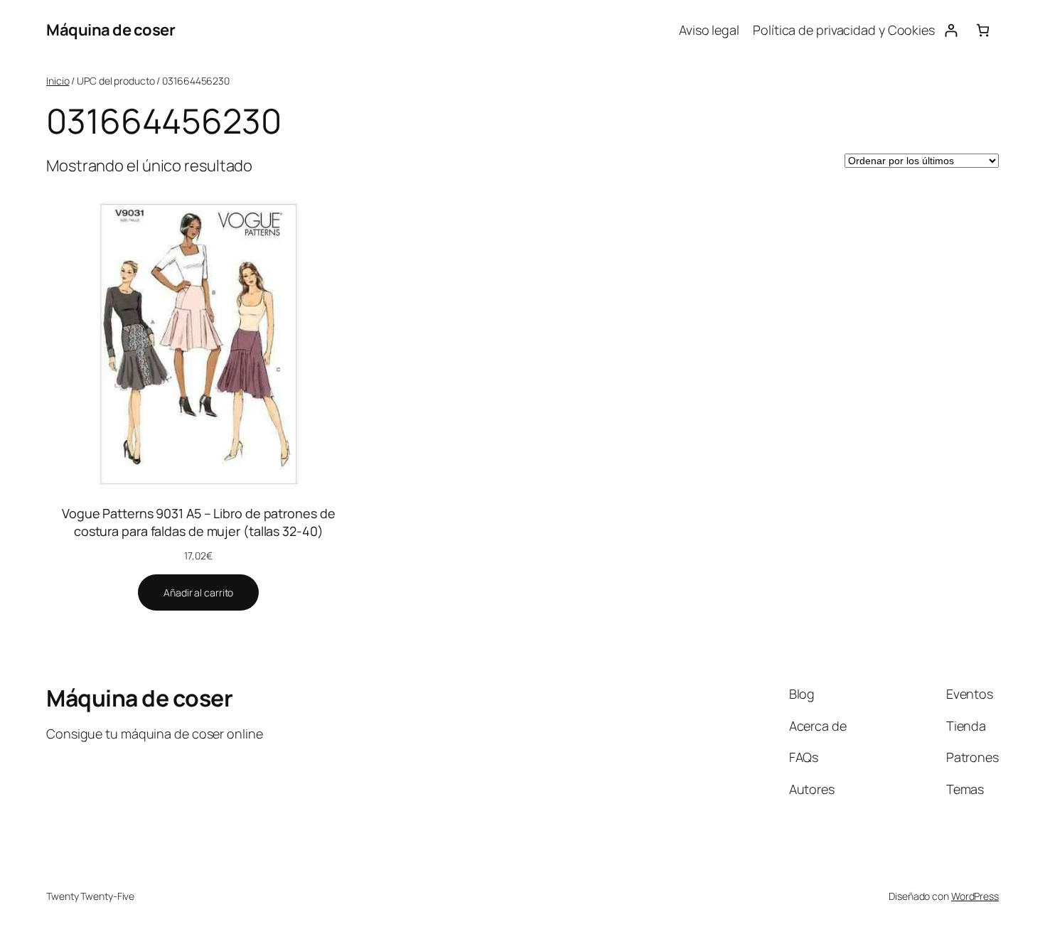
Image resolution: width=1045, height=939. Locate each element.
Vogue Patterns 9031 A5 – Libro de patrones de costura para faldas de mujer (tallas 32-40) (199, 522)
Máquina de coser (110, 30)
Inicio (57, 80)
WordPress (975, 896)
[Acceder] (951, 30)
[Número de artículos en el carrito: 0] (983, 30)
